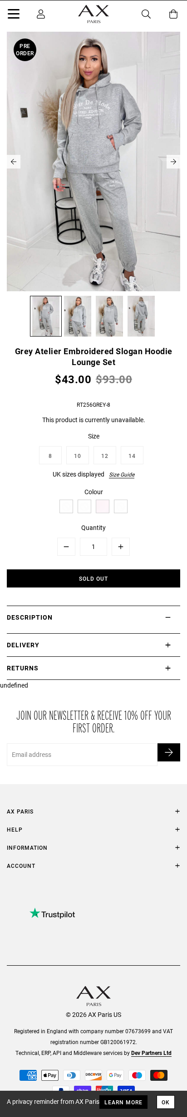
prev (13, 162)
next (173, 162)
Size (93, 436)
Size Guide (121, 474)
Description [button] (30, 617)
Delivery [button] (23, 644)
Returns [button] (23, 668)
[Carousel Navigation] (93, 162)
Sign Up (168, 752)
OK (166, 1102)
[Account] (40, 14)
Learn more (123, 1102)
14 (132, 455)
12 (104, 455)
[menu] (14, 15)
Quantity (93, 527)
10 (77, 455)
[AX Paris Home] (93, 14)
